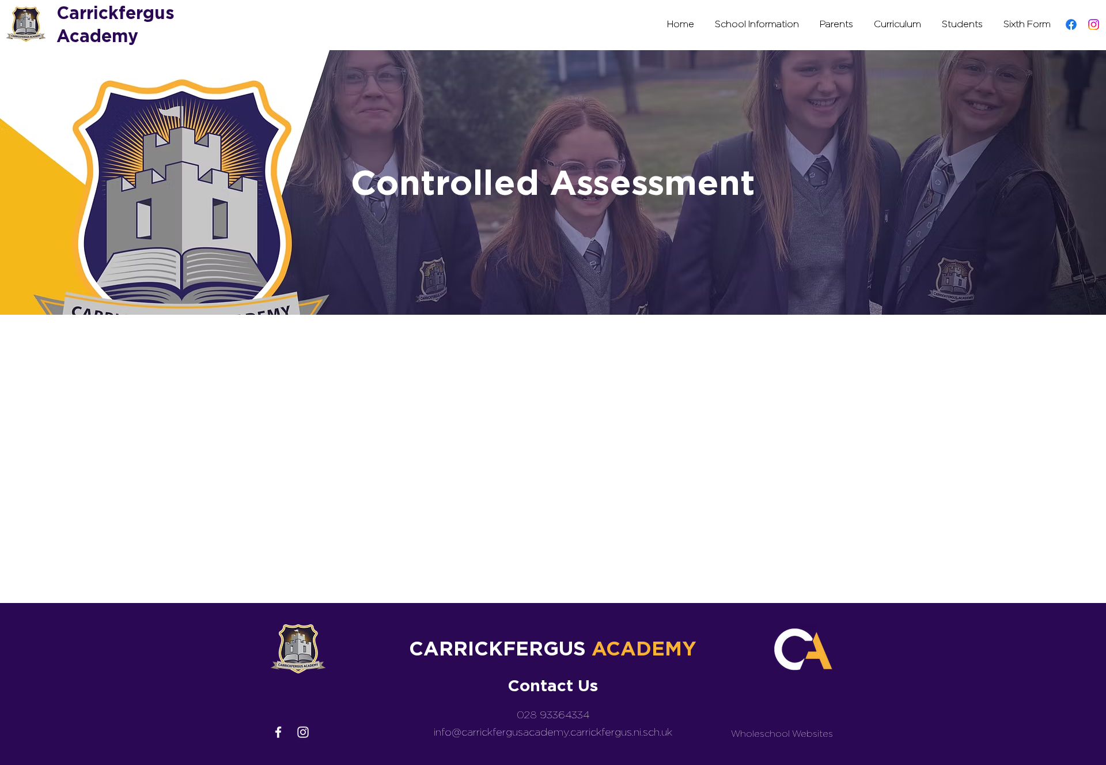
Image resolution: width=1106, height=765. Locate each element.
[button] (756, 24)
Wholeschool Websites (782, 733)
